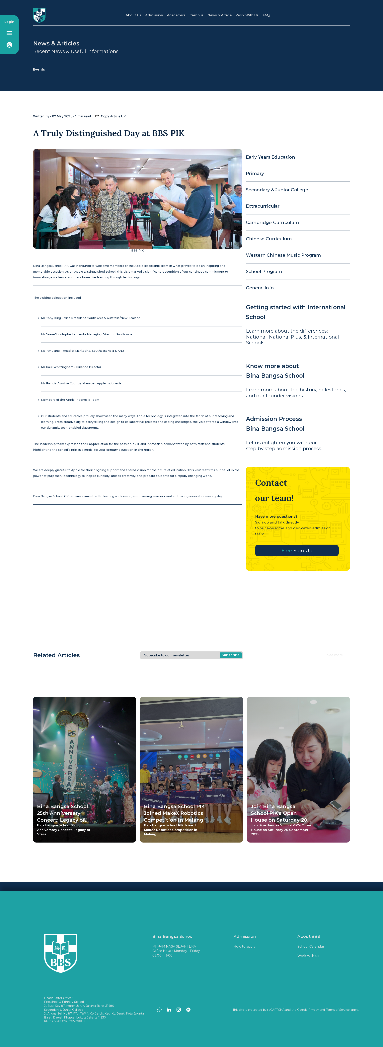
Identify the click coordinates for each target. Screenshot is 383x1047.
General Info (260, 288)
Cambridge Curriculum (272, 222)
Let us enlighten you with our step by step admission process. (284, 433)
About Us (133, 15)
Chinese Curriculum (269, 239)
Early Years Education (270, 157)
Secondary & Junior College (277, 190)
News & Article (219, 15)
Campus (196, 15)
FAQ (266, 15)
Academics (176, 15)
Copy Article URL (113, 116)
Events (39, 69)
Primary (255, 173)
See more (335, 655)
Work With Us (247, 15)
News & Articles (56, 43)
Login (9, 22)
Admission (154, 15)
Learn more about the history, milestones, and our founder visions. (296, 380)
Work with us (308, 956)
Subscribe (231, 655)
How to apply (244, 946)
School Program (264, 271)
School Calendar (310, 946)
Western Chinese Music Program (283, 255)
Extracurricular (263, 206)
